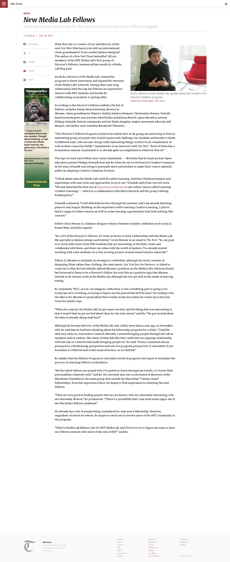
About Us (152, 539)
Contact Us (184, 539)
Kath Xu (31, 35)
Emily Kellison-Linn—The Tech (147, 100)
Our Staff (152, 553)
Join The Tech (154, 556)
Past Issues (152, 542)
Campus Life (122, 553)
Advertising (153, 547)
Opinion (120, 545)
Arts (118, 547)
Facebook (183, 542)
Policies (151, 545)
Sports (119, 550)
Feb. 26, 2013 (46, 35)
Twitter (182, 545)
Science (120, 556)
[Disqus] (115, 485)
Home (119, 539)
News (26, 13)
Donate (151, 550)
